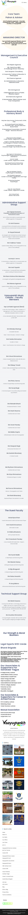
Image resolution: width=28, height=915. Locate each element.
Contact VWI (5, 853)
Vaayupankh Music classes (8, 856)
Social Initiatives (6, 871)
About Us (4, 834)
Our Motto (4, 837)
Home (3, 832)
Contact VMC (5, 868)
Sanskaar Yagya (6, 873)
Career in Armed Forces (7, 876)
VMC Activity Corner (6, 866)
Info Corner (5, 884)
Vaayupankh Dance (6, 863)
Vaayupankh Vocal (6, 858)
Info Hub (4, 882)
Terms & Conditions (6, 894)
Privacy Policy (5, 892)
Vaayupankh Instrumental (8, 860)
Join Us (4, 845)
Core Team (4, 842)
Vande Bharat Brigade (7, 879)
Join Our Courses (6, 850)
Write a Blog (5, 889)
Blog (3, 887)
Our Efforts (4, 839)
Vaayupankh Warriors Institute (9, 848)
